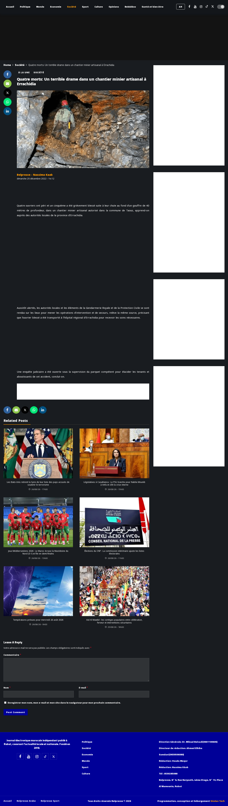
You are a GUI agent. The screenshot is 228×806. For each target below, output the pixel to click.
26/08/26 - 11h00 (116, 558)
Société (39, 72)
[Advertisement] (83, 391)
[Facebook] (189, 7)
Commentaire (12, 655)
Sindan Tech (217, 801)
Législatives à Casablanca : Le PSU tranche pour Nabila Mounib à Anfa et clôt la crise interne (114, 483)
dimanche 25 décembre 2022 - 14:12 (35, 178)
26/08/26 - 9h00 (39, 624)
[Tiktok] (207, 7)
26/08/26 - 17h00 (39, 489)
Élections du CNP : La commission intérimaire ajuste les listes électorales (114, 552)
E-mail (83, 687)
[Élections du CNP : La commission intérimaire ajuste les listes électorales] (114, 522)
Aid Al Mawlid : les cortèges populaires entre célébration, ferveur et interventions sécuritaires (114, 621)
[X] (213, 7)
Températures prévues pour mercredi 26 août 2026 (38, 620)
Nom (7, 687)
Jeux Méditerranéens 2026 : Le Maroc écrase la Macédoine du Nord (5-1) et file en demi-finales (38, 552)
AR (180, 7)
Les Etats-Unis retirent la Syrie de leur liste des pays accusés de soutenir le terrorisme (38, 483)
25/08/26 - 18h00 (116, 627)
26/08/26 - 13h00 (39, 558)
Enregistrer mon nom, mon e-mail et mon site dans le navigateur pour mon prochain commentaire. (64, 703)
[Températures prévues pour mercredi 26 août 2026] (38, 591)
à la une (24, 72)
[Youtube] (195, 7)
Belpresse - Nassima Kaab (35, 174)
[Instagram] (201, 7)
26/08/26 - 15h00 (116, 489)
